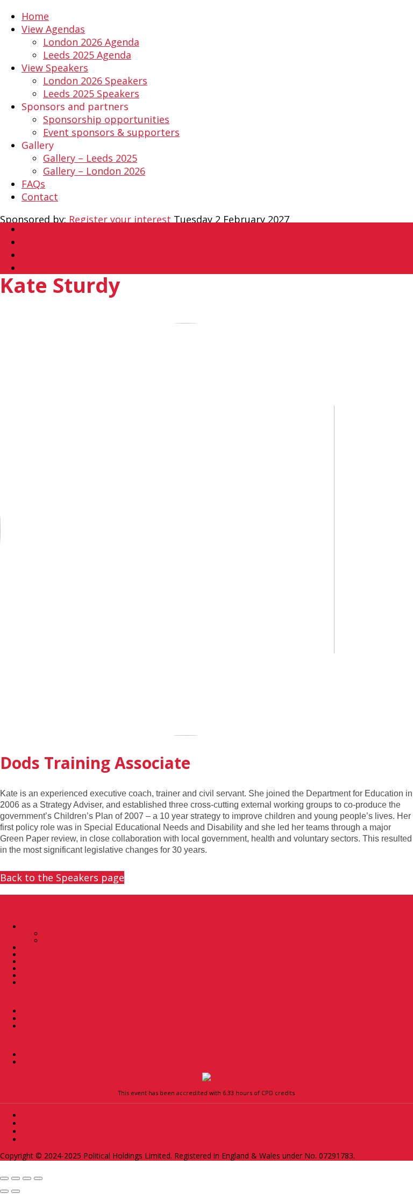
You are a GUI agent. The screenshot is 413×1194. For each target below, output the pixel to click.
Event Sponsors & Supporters (70, 954)
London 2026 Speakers (95, 80)
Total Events (43, 1061)
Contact (40, 196)
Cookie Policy (45, 1025)
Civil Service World (53, 1054)
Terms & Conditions (56, 1018)
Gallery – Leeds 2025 (90, 158)
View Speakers (55, 67)
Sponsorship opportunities (106, 119)
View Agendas (53, 29)
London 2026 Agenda (91, 41)
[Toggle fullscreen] (15, 1178)
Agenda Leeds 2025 (74, 940)
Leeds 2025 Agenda (87, 54)
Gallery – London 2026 (94, 170)
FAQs (33, 183)
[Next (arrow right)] (15, 1191)
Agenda (34, 926)
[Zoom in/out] (4, 1178)
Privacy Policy (45, 1010)
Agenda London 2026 (77, 933)
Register (35, 982)
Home (35, 16)
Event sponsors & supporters (111, 132)
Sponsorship (42, 947)
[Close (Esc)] (38, 1178)
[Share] (27, 1178)
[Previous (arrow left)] (4, 1191)
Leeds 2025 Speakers (91, 93)
